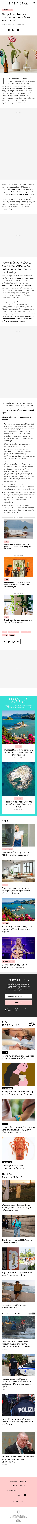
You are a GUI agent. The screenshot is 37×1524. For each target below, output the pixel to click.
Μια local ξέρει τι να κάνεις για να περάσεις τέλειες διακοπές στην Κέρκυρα (17, 929)
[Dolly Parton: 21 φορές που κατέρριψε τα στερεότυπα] (18, 948)
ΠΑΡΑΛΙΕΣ (18, 798)
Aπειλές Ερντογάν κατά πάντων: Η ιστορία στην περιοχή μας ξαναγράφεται (18, 1459)
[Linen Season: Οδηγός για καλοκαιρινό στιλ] (18, 1291)
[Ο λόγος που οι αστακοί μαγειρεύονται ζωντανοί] (18, 1148)
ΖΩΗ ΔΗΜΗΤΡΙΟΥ (18, 757)
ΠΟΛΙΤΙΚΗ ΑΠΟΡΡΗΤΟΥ (11, 1490)
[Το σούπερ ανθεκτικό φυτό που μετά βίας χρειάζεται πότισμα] (18, 605)
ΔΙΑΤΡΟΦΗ (7, 1162)
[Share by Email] (18, 30)
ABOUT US (14, 1486)
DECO (12, 635)
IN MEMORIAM (8, 961)
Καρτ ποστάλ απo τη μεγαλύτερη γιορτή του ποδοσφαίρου (17, 1273)
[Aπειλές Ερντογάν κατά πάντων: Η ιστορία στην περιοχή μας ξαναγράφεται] (18, 1443)
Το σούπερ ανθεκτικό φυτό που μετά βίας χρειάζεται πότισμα (18, 621)
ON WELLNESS (11, 1023)
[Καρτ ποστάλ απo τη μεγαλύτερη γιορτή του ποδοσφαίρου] (18, 1258)
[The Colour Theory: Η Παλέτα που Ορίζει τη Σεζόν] (18, 1226)
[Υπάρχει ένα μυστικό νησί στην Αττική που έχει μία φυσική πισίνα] (18, 779)
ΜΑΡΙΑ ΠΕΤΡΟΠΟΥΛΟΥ (8, 24)
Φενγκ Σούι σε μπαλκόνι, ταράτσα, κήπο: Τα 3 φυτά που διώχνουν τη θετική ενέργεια (17, 584)
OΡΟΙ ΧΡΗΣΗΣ (23, 1486)
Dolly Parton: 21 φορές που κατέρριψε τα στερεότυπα (14, 966)
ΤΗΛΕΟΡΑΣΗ (7, 849)
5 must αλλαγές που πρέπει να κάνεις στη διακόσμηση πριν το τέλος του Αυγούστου (16, 891)
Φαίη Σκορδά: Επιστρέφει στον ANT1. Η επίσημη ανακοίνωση (16, 853)
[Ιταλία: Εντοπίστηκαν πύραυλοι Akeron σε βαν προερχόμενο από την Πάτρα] (18, 1405)
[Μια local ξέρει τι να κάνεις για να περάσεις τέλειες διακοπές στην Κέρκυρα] (18, 727)
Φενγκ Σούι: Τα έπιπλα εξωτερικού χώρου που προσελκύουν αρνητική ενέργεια (17, 546)
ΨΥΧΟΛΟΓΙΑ (7, 1088)
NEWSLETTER (18, 1501)
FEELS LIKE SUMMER (18, 700)
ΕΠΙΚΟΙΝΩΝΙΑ (13, 1481)
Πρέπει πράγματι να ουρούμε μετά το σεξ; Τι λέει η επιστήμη (18, 1057)
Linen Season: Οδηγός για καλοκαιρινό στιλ (14, 1306)
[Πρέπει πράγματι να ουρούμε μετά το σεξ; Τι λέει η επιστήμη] (18, 1039)
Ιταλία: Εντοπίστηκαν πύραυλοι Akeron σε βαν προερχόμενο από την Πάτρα (17, 1421)
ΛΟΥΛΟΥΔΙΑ (26, 632)
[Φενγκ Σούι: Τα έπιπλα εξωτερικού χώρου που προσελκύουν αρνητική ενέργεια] (18, 529)
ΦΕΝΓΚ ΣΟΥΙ (7, 10)
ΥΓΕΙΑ (5, 1052)
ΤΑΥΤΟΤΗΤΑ (23, 1481)
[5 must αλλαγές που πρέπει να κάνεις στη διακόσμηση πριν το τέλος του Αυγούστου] (18, 871)
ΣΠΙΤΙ (5, 635)
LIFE (6, 541)
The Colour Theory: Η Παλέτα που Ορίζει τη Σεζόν (17, 1241)
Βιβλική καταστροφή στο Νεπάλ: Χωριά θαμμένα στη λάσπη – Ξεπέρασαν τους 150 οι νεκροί (17, 1344)
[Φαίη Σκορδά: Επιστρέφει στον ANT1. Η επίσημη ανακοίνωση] (18, 835)
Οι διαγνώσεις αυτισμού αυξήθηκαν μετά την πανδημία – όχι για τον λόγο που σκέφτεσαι (18, 1130)
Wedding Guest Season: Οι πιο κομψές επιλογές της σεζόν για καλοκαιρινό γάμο (16, 1207)
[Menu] (3, 3)
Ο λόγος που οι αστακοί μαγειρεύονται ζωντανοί (13, 1166)
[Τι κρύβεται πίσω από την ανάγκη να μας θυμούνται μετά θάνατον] (18, 1074)
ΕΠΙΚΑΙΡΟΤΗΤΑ (13, 1314)
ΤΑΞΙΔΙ (18, 746)
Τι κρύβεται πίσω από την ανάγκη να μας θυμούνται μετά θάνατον (17, 1092)
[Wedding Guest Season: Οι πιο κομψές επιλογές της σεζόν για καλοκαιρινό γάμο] (18, 1191)
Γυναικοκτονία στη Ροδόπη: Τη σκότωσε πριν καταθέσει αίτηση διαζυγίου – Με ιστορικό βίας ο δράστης (16, 1382)
